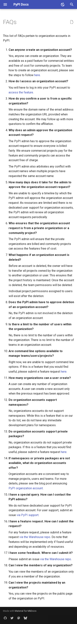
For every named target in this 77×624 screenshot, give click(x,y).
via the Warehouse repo (34, 537)
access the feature (21, 92)
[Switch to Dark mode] (63, 4)
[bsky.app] (25, 618)
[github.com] (5, 618)
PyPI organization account (26, 488)
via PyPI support (27, 515)
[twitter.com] (12, 618)
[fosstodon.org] (19, 618)
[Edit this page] (72, 22)
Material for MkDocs (25, 610)
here (37, 75)
